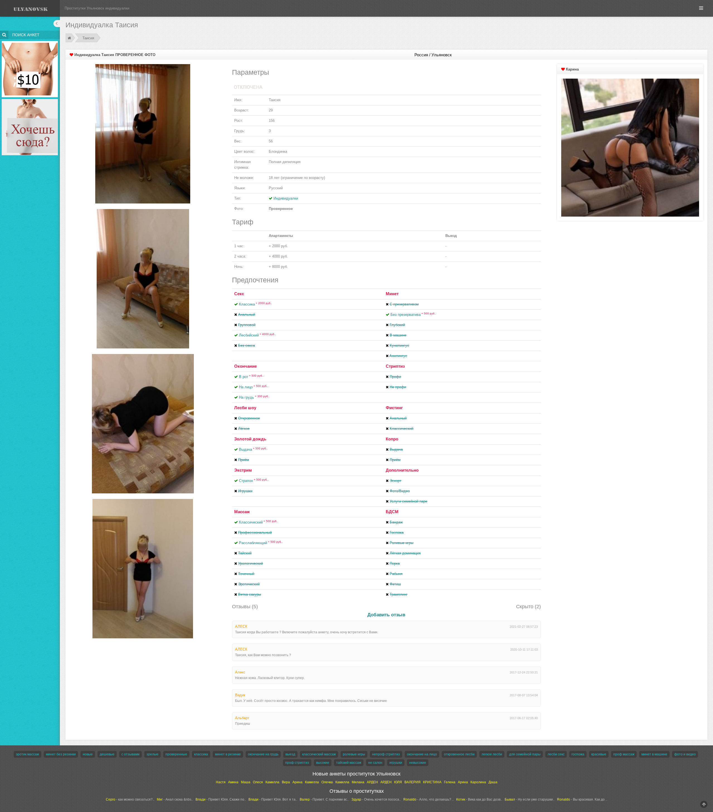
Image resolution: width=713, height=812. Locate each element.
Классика (255, 304)
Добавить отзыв (386, 614)
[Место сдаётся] (30, 100)
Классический (258, 522)
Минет (392, 293)
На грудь (254, 397)
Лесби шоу (245, 407)
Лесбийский (257, 335)
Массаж (242, 511)
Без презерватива (413, 314)
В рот (251, 377)
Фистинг (394, 407)
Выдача (253, 449)
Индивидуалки (286, 198)
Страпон (253, 481)
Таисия (88, 38)
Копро (392, 439)
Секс (239, 293)
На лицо (253, 387)
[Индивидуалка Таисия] (142, 133)
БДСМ (392, 511)
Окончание (245, 366)
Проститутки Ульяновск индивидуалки (97, 8)
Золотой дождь (250, 439)
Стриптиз (395, 366)
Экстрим (243, 470)
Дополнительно (402, 470)
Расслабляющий (261, 543)
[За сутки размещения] (30, 42)
